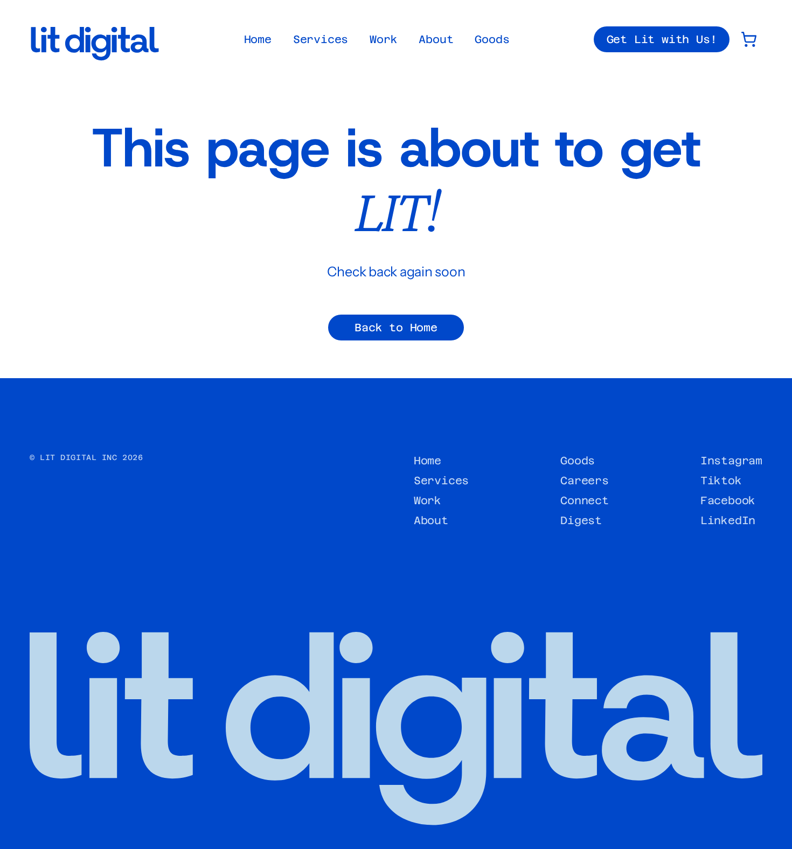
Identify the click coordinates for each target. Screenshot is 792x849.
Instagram (731, 460)
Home (258, 39)
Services (320, 39)
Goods (492, 39)
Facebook (727, 500)
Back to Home (396, 327)
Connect (584, 500)
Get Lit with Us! (662, 39)
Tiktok (721, 480)
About (436, 39)
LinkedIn (727, 520)
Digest (581, 520)
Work (383, 39)
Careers (584, 480)
